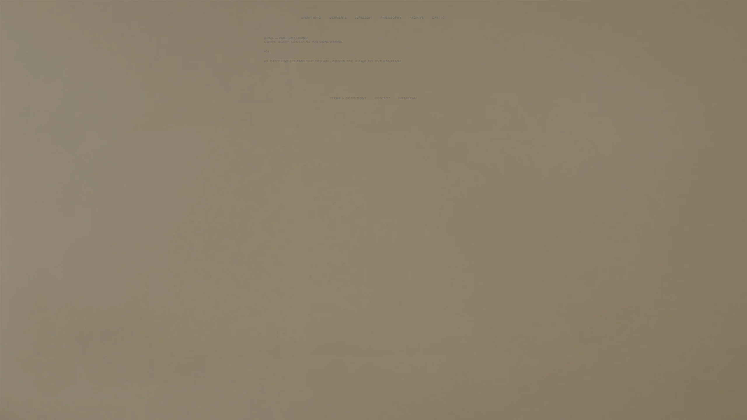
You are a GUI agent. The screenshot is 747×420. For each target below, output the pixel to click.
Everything (311, 18)
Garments (338, 18)
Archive (417, 18)
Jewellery (363, 18)
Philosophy (391, 18)
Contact (382, 98)
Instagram (407, 98)
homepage (392, 61)
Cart (439, 18)
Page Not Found (293, 38)
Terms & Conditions (348, 98)
